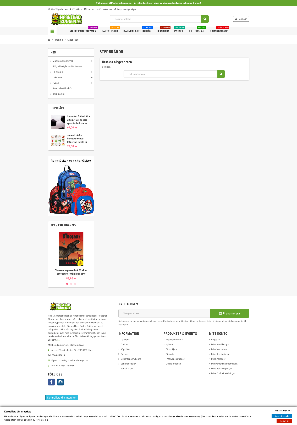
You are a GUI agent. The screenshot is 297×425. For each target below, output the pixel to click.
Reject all (284, 421)
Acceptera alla (282, 416)
